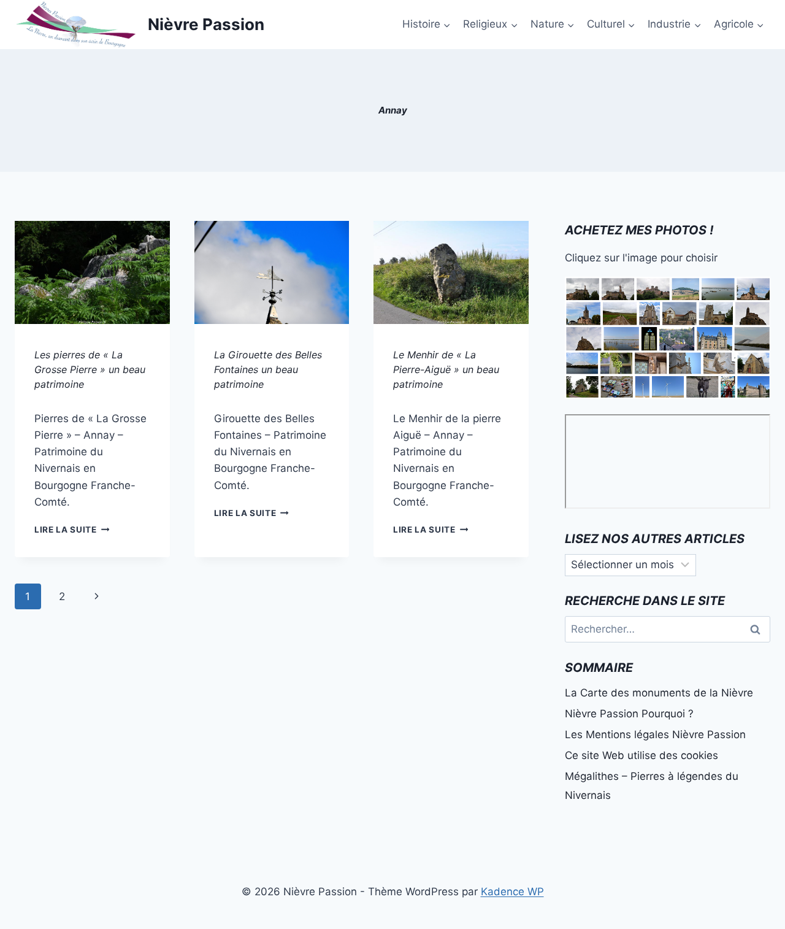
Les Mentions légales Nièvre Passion (655, 734)
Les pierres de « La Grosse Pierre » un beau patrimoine (89, 369)
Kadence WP (512, 891)
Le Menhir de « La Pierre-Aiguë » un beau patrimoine (446, 369)
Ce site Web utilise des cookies (641, 755)
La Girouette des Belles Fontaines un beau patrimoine (268, 369)
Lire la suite (71, 529)
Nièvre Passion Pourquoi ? (629, 713)
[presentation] (92, 272)
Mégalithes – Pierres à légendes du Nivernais (651, 785)
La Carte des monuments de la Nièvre (659, 693)
